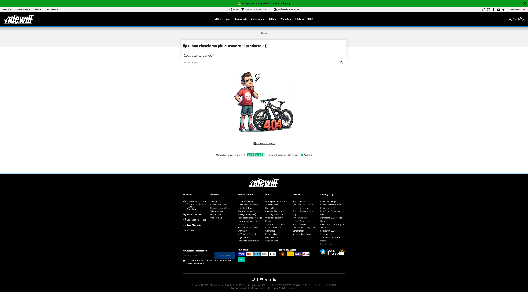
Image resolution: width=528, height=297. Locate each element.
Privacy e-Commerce (302, 208)
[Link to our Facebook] (257, 279)
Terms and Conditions (275, 224)
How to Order (271, 208)
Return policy (271, 234)
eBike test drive (245, 208)
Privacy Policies (300, 201)
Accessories (257, 19)
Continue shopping (265, 143)
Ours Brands (216, 214)
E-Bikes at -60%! (304, 19)
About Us (214, 201)
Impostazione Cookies (302, 234)
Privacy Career (299, 224)
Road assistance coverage (250, 218)
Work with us (216, 218)
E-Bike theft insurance (248, 205)
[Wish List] (514, 19)
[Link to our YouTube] (261, 279)
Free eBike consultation (248, 241)
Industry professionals (248, 227)
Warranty (242, 231)
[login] (523, 19)
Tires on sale (326, 234)
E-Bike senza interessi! (330, 205)
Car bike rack (326, 244)
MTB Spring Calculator (248, 234)
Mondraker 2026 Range (331, 218)
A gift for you (244, 237)
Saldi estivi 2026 (328, 231)
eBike (218, 19)
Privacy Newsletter (301, 221)
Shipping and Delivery (275, 214)
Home (264, 33)
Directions (191, 209)
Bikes (227, 19)
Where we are (216, 211)
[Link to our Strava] (266, 279)
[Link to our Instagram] (253, 279)
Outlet (323, 221)
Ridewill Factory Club (219, 208)
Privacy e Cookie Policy (303, 205)
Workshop (285, 19)
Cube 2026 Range (328, 201)
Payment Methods (273, 211)
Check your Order (246, 201)
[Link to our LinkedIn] (274, 279)
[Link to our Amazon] (270, 279)
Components (241, 19)
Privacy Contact (300, 218)
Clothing (272, 19)
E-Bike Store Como (218, 205)
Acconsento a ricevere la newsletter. (208, 262)
